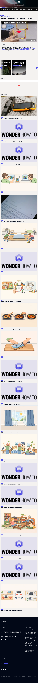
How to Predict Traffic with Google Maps (30, 640)
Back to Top (3, 669)
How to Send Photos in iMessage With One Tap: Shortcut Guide (12, 221)
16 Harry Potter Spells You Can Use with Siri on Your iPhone (30, 638)
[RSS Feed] (7, 639)
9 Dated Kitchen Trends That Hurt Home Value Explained (11, 301)
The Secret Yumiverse (26, 9)
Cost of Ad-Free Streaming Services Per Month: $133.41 (11, 558)
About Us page (14, 636)
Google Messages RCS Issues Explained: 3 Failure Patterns (11, 507)
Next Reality (11, 7)
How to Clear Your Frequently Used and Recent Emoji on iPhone (30, 648)
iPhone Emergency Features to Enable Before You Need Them (12, 484)
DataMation (24, 676)
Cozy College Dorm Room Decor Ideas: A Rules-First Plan (11, 461)
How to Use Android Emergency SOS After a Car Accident (11, 404)
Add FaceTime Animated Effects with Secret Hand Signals (30, 643)
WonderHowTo (2, 7)
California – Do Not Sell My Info (6, 662)
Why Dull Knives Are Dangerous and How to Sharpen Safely (12, 358)
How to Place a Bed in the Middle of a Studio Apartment (11, 249)
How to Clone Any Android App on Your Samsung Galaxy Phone (30, 635)
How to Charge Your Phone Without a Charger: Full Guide (11, 118)
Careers (4, 663)
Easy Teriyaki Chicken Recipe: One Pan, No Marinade (10, 329)
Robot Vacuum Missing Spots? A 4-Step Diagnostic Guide (11, 610)
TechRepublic (15, 676)
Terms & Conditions (4, 657)
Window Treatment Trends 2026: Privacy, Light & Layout (11, 432)
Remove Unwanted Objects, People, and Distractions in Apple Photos (30, 633)
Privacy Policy (3, 658)
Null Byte (15, 7)
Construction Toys (19, 5)
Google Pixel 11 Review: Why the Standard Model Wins (11, 164)
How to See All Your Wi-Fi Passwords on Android (30, 630)
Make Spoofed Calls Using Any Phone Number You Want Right (30, 651)
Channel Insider (30, 676)
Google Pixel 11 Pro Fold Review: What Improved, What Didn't (12, 141)
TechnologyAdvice (8, 676)
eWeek (20, 676)
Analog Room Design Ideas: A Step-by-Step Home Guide (11, 535)
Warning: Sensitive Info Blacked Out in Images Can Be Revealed (30, 653)
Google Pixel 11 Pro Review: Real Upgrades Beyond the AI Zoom (12, 273)
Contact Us (2, 660)
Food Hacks (16, 9)
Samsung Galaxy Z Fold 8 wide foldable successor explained (12, 581)
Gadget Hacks (7, 7)
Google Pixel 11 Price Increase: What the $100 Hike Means (11, 381)
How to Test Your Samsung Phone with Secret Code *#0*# (31, 646)
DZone (35, 676)
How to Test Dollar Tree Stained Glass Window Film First (11, 193)
